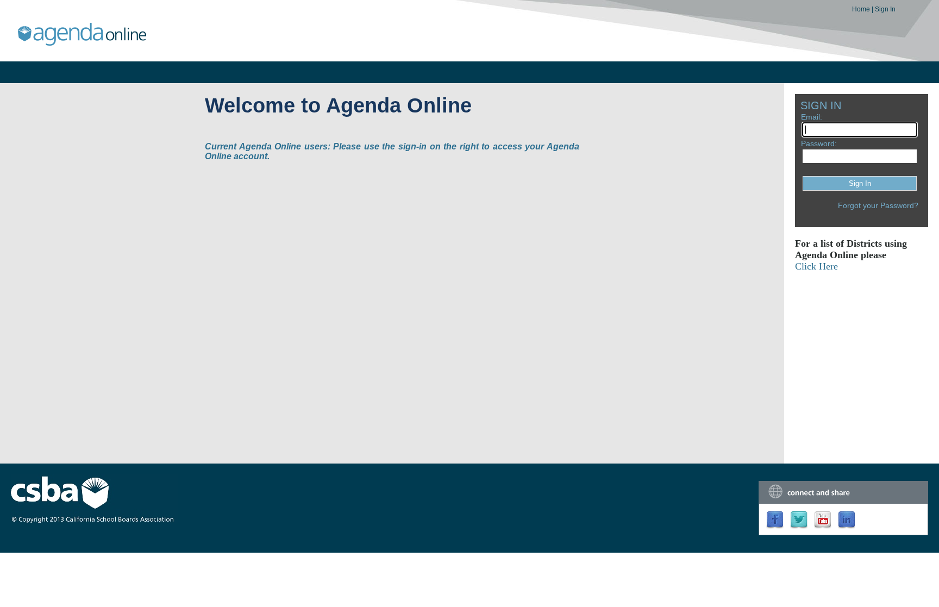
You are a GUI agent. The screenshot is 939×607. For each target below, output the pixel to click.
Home (862, 9)
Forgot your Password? (878, 205)
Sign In (885, 9)
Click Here (816, 266)
